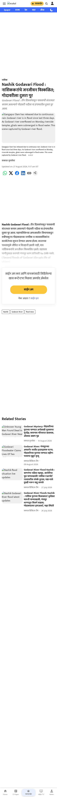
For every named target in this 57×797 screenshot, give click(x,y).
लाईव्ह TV (41, 794)
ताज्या (17, 9)
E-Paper (16, 794)
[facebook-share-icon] (17, 175)
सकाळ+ (51, 794)
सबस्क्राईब (38, 3)
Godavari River (17, 311)
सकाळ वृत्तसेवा (8, 161)
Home (5, 794)
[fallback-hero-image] (12, 431)
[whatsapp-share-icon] (4, 175)
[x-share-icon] (11, 175)
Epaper (7, 9)
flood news (30, 311)
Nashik (5, 311)
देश (26, 9)
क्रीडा (42, 9)
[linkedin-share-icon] (23, 175)
